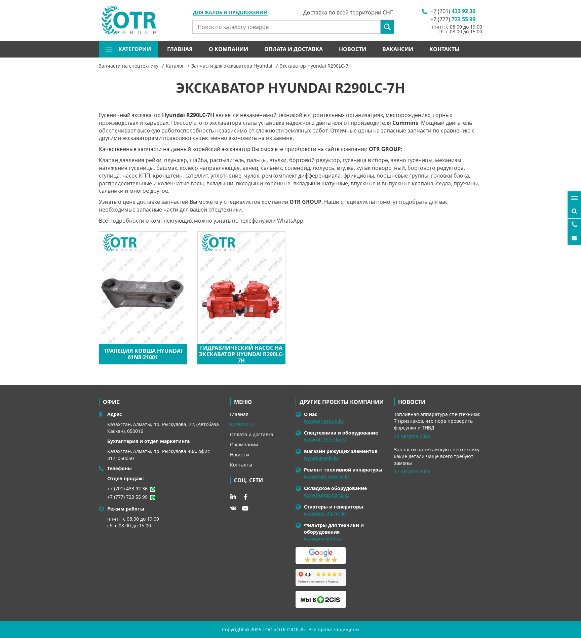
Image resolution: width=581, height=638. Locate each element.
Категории (242, 424)
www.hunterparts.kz (326, 495)
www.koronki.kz (321, 458)
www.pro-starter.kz (325, 513)
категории (134, 49)
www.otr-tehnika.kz (325, 439)
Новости (352, 49)
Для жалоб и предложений (230, 12)
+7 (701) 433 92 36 (127, 488)
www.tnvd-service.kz (327, 476)
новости (411, 402)
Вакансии (397, 49)
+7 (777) (452, 19)
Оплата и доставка (293, 49)
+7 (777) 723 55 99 (127, 497)
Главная (180, 49)
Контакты (444, 49)
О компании (228, 49)
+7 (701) (452, 11)
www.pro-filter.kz (323, 538)
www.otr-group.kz (324, 421)
